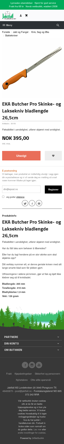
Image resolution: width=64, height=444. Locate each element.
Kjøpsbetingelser (23, 373)
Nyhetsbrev (22, 379)
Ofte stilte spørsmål (41, 379)
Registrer (53, 189)
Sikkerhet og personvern (47, 373)
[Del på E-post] (39, 203)
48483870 (7, 391)
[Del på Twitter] (25, 203)
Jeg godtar (11, 196)
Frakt (9, 373)
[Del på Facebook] (32, 203)
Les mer (38, 429)
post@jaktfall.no (23, 391)
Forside (6, 32)
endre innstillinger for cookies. (32, 432)
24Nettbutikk (38, 438)
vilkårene (20, 196)
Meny (9, 25)
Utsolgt (21, 156)
